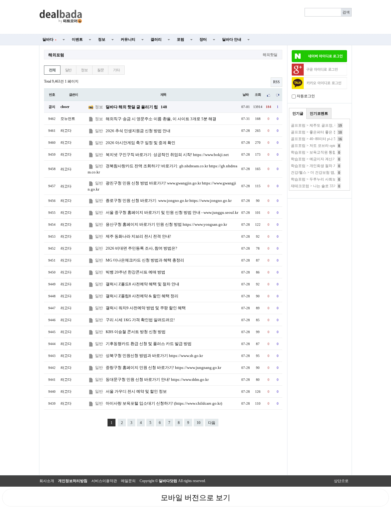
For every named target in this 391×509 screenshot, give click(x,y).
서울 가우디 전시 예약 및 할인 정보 (136, 391)
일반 (68, 70)
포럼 (180, 39)
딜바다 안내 (231, 39)
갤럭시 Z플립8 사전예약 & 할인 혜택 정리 (142, 296)
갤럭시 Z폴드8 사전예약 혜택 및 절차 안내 (142, 284)
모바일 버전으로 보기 (195, 498)
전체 (52, 70)
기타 (116, 70)
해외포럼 (56, 55)
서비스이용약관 (104, 481)
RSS (276, 82)
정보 (101, 39)
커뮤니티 (128, 39)
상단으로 (341, 481)
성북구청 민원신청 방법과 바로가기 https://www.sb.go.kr (154, 355)
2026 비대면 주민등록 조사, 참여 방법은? (141, 248)
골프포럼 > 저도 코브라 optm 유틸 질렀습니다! (328, 145)
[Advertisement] (220, 17)
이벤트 (77, 39)
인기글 (297, 113)
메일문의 (128, 481)
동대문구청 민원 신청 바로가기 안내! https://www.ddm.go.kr (157, 379)
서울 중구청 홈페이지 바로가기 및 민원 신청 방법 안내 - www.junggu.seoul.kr (172, 212)
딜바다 (49, 39)
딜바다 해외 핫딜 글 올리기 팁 (136, 107)
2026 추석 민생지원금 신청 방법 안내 (138, 130)
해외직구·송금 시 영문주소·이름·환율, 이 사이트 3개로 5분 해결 (161, 119)
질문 (100, 70)
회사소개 (46, 481)
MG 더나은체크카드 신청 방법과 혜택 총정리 (145, 260)
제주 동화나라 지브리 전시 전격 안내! (138, 236)
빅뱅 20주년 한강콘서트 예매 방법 (135, 272)
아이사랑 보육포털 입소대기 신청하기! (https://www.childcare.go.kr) (164, 403)
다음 (211, 423)
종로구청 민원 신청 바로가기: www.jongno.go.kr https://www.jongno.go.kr (169, 200)
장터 (203, 39)
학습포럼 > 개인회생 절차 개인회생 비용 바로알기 (331, 166)
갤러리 (156, 39)
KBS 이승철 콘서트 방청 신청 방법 (136, 331)
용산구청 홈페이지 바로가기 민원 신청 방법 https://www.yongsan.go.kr (166, 224)
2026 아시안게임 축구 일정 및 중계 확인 (140, 142)
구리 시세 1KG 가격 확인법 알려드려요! (140, 320)
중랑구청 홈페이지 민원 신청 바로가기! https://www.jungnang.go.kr (163, 367)
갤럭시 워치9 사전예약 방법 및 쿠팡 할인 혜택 (146, 308)
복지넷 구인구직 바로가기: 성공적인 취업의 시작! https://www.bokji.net (167, 154)
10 (198, 423)
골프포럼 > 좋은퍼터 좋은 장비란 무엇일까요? (328, 132)
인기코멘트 (319, 113)
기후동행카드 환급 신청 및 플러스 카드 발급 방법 (149, 343)
